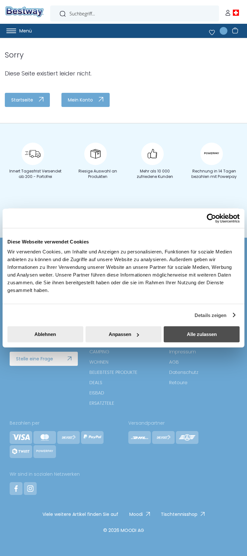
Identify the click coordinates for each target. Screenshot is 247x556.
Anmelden (229, 11)
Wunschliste (215, 31)
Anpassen (120, 334)
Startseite (22, 100)
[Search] (63, 12)
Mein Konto (80, 100)
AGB (174, 362)
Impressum (182, 352)
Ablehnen (45, 334)
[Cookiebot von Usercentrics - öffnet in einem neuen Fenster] (211, 218)
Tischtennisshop (179, 514)
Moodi (136, 514)
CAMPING (99, 352)
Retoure (178, 382)
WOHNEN (98, 362)
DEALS (95, 382)
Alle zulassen (202, 334)
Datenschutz (183, 372)
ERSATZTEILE (101, 403)
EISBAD (96, 393)
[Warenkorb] (234, 30)
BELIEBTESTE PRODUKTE (113, 372)
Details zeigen (210, 315)
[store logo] (24, 11)
